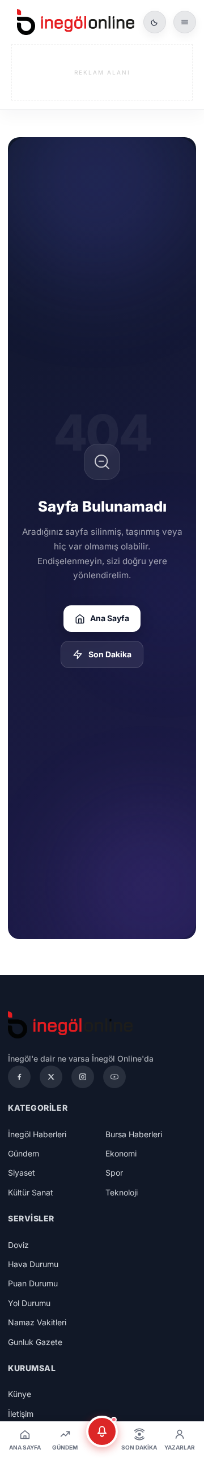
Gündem (23, 1153)
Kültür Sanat (30, 1192)
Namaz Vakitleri (37, 1322)
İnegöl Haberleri (37, 1134)
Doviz (18, 1245)
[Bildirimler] (102, 1431)
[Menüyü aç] (184, 22)
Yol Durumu (29, 1303)
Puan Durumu (33, 1283)
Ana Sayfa (109, 618)
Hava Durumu (33, 1264)
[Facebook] (19, 1077)
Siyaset (21, 1172)
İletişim (20, 1413)
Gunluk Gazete (35, 1342)
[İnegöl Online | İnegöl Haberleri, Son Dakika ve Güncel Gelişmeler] (75, 22)
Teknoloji (121, 1192)
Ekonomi (121, 1153)
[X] (51, 1077)
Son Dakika (109, 654)
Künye (19, 1394)
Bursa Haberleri (133, 1134)
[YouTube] (114, 1077)
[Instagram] (82, 1077)
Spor (114, 1172)
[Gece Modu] (154, 22)
